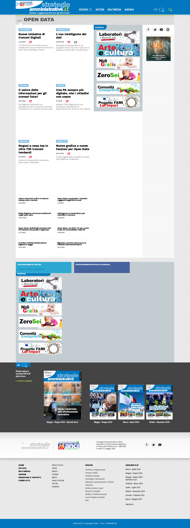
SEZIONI (83, 9)
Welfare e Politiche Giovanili (96, 494)
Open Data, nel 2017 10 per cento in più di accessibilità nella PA (73, 229)
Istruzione (89, 485)
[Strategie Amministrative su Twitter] (155, 29)
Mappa (54, 477)
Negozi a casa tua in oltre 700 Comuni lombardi (33, 149)
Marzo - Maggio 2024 (134, 499)
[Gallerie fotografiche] (167, 444)
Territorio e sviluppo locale (95, 470)
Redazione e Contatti (29, 477)
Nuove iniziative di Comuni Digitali (31, 36)
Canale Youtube (58, 480)
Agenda (129, 9)
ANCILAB (77, 523)
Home (21, 465)
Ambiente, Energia (92, 476)
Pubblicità (24, 480)
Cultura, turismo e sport (94, 488)
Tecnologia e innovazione (95, 479)
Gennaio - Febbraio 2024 (135, 495)
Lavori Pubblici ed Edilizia (95, 497)
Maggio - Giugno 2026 (134, 473)
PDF (156, 9)
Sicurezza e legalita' (92, 491)
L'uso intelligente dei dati (71, 36)
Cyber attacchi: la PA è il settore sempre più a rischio (33, 199)
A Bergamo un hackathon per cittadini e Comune (71, 214)
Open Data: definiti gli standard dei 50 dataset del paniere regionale (34, 229)
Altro (87, 500)
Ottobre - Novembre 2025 (135, 491)
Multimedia (114, 9)
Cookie (54, 468)
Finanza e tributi (91, 473)
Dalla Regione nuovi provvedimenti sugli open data (34, 214)
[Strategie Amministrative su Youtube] (162, 29)
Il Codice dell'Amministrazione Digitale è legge (32, 244)
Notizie (100, 9)
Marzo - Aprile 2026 (133, 469)
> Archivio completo (24, 381)
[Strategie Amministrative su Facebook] (149, 29)
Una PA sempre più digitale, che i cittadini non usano (72, 93)
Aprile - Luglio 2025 (133, 487)
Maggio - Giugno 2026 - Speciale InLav (134, 478)
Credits (55, 471)
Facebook (55, 487)
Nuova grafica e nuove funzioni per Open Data (72, 147)
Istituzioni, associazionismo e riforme (99, 482)
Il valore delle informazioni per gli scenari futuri (32, 93)
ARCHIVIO (129, 504)
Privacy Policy (57, 465)
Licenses (55, 474)
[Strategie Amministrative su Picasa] (168, 29)
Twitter (55, 483)
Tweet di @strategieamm (32, 269)
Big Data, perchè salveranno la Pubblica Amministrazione (71, 244)
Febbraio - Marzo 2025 (134, 483)
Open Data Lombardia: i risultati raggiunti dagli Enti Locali (72, 199)
